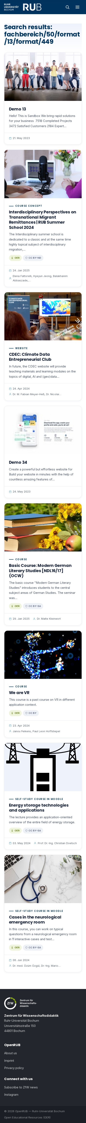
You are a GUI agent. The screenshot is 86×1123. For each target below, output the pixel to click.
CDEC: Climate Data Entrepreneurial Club (30, 357)
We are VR (19, 693)
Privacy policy (14, 1068)
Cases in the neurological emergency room (35, 919)
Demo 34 (18, 462)
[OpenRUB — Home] (22, 7)
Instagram (11, 1095)
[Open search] (67, 7)
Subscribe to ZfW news (21, 1087)
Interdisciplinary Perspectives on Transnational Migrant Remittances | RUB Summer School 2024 (42, 219)
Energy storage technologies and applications (39, 807)
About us (10, 1053)
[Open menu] (77, 7)
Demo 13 (17, 109)
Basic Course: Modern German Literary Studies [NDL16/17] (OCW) (40, 571)
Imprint (9, 1061)
